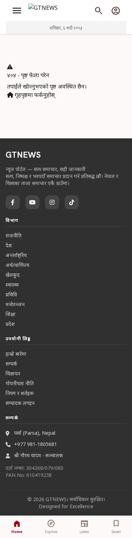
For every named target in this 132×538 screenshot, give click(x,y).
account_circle (116, 10)
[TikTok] (72, 202)
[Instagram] (52, 202)
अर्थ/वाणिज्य (17, 265)
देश (9, 245)
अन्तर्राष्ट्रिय (16, 255)
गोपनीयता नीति (20, 383)
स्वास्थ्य (12, 284)
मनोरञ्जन (15, 304)
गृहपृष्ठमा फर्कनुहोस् (34, 95)
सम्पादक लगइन (20, 403)
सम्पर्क (11, 363)
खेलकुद (13, 274)
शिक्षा (10, 314)
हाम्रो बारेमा (16, 353)
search (99, 10)
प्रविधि (11, 294)
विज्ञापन (13, 373)
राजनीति (13, 235)
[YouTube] (32, 202)
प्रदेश (10, 324)
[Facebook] (13, 202)
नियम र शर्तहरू (20, 393)
